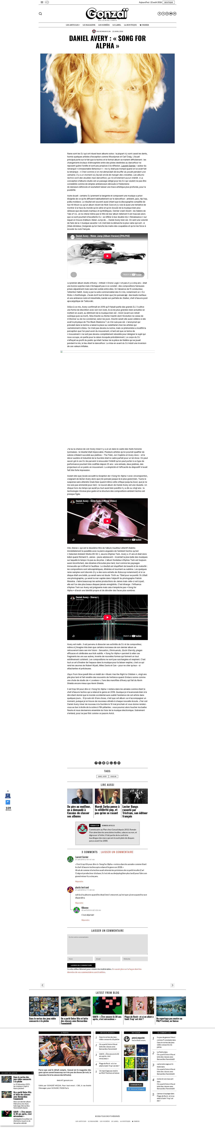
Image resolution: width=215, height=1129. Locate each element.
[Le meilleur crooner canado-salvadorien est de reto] (129, 1075)
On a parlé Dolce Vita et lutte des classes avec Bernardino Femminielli (74, 1021)
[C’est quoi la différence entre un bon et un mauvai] (142, 1050)
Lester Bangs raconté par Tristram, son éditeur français (135, 811)
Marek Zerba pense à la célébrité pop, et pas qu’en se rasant (107, 810)
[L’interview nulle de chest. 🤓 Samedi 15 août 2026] (129, 1050)
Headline (113, 776)
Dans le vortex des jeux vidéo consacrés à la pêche (42, 1019)
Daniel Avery (102, 776)
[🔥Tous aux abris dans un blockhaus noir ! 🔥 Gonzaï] (129, 1062)
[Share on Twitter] (8, 804)
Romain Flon (105, 31)
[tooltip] (159, 13)
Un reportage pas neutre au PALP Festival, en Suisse (169, 1019)
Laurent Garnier (128, 166)
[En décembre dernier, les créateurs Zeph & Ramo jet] (142, 1062)
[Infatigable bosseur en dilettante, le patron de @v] (142, 1075)
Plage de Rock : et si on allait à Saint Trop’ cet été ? (139, 1018)
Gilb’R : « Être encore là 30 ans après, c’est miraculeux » (107, 1018)
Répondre (79, 881)
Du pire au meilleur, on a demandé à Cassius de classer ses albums (78, 811)
